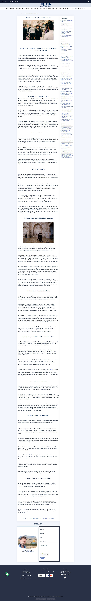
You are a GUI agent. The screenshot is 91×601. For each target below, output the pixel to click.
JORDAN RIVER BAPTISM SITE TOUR (66, 111)
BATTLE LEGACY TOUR (64, 72)
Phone (41, 537)
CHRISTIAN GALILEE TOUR (65, 85)
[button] (65, 577)
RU (88, 1)
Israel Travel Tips (68, 8)
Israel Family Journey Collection (51, 8)
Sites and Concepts (81, 8)
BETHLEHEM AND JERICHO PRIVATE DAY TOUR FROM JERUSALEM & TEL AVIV (66, 79)
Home (7, 8)
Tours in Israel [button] (18, 8)
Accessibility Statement (26, 575)
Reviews (73, 8)
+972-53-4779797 (13, 1)
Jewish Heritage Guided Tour (65, 63)
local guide (31, 455)
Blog (76, 8)
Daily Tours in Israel (34, 8)
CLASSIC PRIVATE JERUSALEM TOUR (67, 91)
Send (42, 557)
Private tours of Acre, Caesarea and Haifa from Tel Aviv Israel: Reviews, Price (66, 134)
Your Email (42, 533)
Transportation (61, 8)
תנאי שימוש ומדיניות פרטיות (26, 578)
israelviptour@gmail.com (65, 571)
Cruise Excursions (42, 8)
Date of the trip (43, 541)
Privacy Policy (60, 596)
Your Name (42, 529)
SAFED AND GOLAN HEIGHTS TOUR (66, 145)
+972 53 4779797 (30, 551)
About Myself (11, 8)
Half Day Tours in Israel (26, 8)
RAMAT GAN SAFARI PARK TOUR (66, 143)
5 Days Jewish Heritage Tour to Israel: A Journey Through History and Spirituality (66, 32)
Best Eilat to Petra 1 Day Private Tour (66, 76)
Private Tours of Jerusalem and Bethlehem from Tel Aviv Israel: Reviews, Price (66, 138)
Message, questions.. (43, 545)
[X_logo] (43, 571)
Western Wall (53, 369)
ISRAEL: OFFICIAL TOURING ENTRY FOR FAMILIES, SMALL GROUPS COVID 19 (67, 60)
